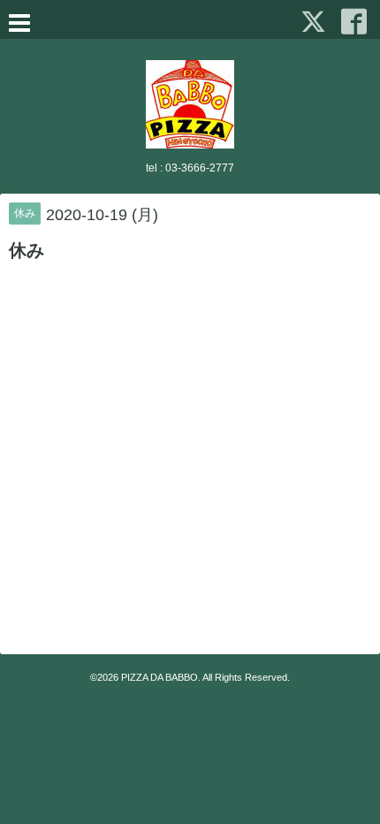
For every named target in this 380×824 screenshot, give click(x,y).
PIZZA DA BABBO (159, 677)
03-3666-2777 (199, 168)
